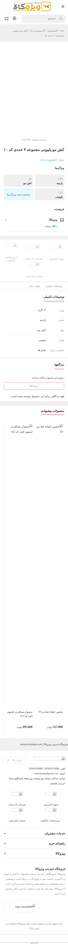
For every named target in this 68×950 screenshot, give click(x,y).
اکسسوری (52, 30)
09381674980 (52, 768)
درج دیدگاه (34, 386)
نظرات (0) (35, 286)
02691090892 (36, 768)
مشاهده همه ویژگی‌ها (18, 194)
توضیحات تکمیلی (54, 286)
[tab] (54, 286)
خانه (62, 30)
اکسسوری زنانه (37, 30)
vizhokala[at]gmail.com (46, 773)
